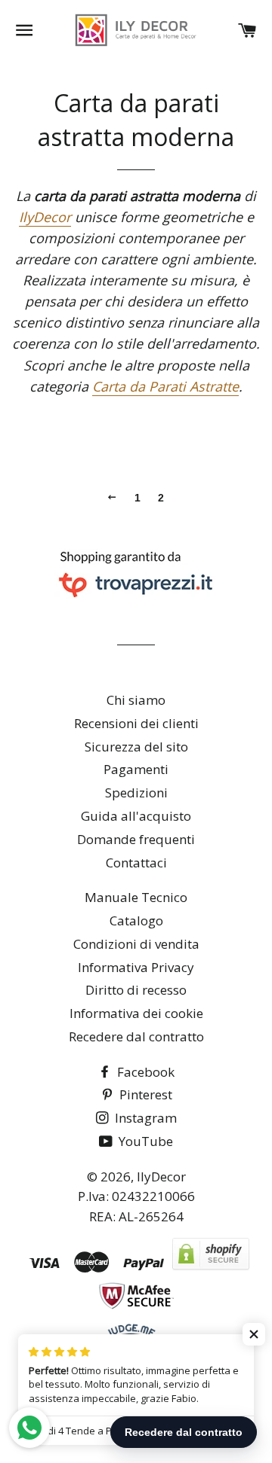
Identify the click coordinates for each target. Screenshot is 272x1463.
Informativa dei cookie (136, 1013)
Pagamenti (136, 769)
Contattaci (136, 862)
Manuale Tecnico (136, 897)
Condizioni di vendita (136, 943)
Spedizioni (136, 792)
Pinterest (144, 1094)
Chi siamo (136, 700)
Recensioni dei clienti (136, 723)
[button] (254, 1334)
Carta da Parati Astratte (165, 386)
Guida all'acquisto (136, 815)
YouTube (144, 1141)
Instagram (144, 1117)
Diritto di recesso (136, 989)
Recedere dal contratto (136, 1036)
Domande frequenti (136, 839)
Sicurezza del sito (136, 746)
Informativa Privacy (136, 967)
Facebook (144, 1071)
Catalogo (136, 920)
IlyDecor (45, 217)
